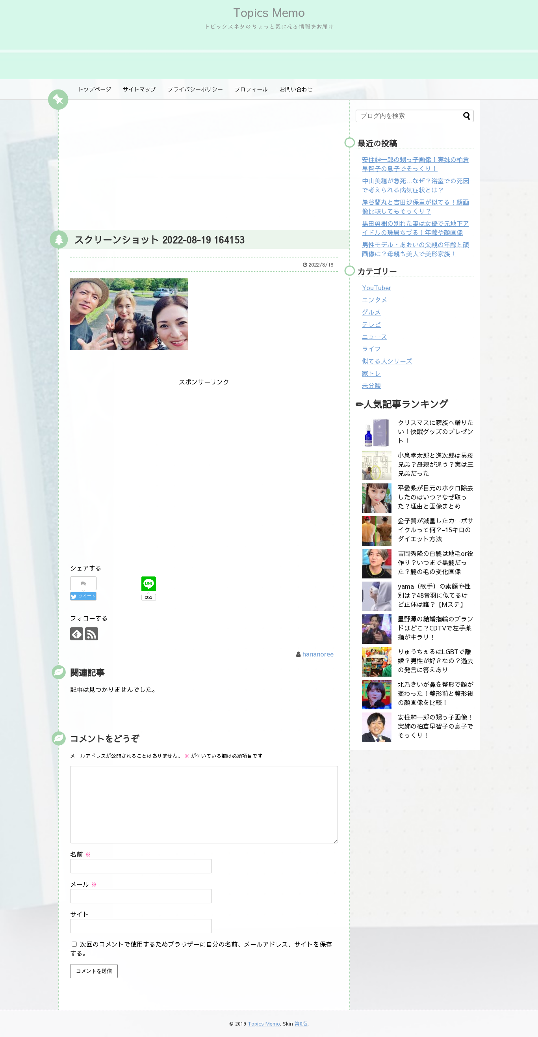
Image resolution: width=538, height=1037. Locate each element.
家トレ (371, 373)
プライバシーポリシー (195, 89)
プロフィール (251, 89)
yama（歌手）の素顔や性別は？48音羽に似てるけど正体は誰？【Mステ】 (434, 595)
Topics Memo (269, 12)
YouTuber (376, 287)
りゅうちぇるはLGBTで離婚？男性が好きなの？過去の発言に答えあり (435, 660)
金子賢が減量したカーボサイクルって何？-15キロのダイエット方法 (435, 529)
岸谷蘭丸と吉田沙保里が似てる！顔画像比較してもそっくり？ (415, 206)
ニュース (374, 336)
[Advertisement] (204, 163)
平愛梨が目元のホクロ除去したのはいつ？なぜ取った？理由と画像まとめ (435, 496)
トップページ (94, 89)
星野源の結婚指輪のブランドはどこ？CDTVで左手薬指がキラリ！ (435, 627)
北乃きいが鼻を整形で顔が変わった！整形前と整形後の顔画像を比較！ (435, 693)
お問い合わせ (296, 89)
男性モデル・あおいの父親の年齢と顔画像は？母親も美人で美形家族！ (415, 249)
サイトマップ (139, 89)
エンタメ (374, 299)
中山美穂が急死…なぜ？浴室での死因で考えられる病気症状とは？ (415, 185)
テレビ (371, 324)
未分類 (371, 385)
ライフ (371, 348)
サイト (79, 914)
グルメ (371, 312)
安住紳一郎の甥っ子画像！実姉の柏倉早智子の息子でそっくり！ (415, 164)
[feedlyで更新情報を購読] (76, 633)
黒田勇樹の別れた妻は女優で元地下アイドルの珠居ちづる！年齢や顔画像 (415, 228)
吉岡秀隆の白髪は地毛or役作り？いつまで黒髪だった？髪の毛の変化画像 (435, 562)
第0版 (301, 1023)
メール (83, 884)
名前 (80, 854)
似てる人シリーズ (387, 360)
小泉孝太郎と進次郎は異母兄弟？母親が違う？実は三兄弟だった (435, 464)
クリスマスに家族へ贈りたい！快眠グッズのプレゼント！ (435, 431)
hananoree (318, 653)
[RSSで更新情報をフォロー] (91, 633)
